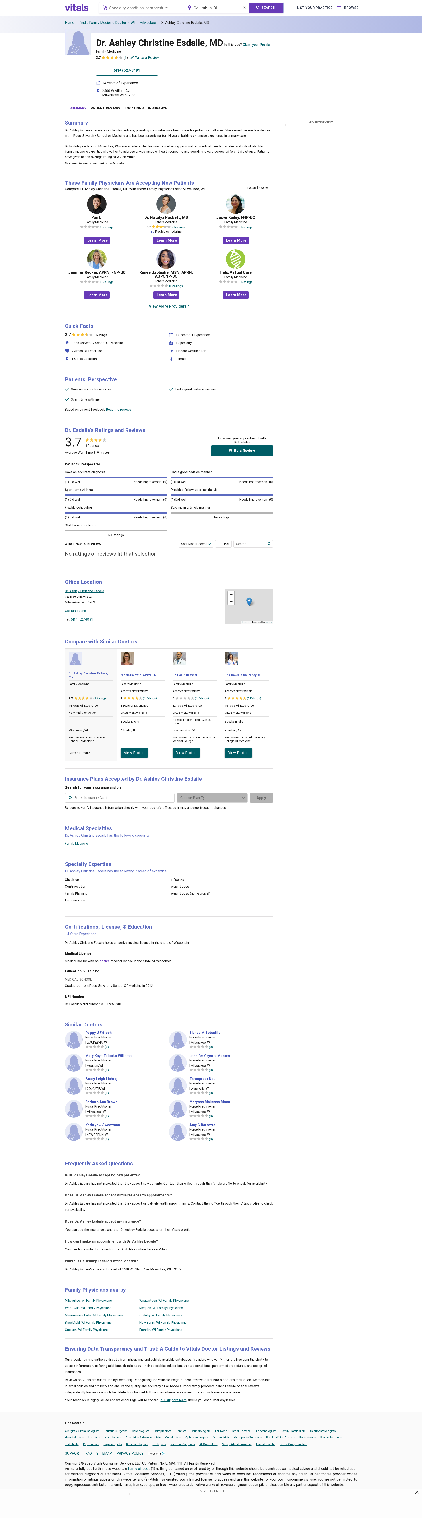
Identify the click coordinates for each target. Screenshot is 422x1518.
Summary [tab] (78, 108)
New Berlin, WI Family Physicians (163, 1323)
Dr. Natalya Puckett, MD (166, 217)
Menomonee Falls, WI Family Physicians (94, 1315)
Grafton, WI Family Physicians (87, 1330)
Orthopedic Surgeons (248, 1437)
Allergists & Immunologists (82, 1431)
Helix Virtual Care (236, 272)
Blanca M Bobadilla (204, 1033)
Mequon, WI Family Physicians (161, 1308)
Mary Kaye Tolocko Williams (108, 1056)
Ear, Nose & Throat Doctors (232, 1431)
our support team (174, 1400)
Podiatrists (72, 1444)
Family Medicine (76, 844)
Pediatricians (307, 1437)
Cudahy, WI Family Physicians (160, 1315)
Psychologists (113, 1444)
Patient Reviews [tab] (105, 108)
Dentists (181, 1431)
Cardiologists (140, 1431)
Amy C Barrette (202, 1125)
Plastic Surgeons (331, 1437)
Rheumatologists (137, 1444)
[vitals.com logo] (77, 7)
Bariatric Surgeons (116, 1431)
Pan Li (96, 217)
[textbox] (141, 7)
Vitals (269, 622)
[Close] (417, 1493)
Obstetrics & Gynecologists (143, 1437)
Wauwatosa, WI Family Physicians (164, 1301)
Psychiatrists (91, 1444)
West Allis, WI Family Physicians (88, 1308)
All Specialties (208, 1444)
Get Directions (75, 611)
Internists (94, 1437)
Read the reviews (118, 410)
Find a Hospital (265, 1444)
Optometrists (221, 1437)
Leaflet (246, 622)
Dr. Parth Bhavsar (185, 675)
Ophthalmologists (196, 1437)
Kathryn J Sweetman (102, 1125)
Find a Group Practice (293, 1444)
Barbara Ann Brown (101, 1102)
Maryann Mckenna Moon (209, 1102)
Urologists (159, 1444)
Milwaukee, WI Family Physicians (88, 1301)
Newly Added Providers (237, 1444)
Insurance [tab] (157, 108)
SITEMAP (104, 1453)
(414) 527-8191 (82, 619)
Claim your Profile (256, 45)
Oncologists (173, 1437)
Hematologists (74, 1437)
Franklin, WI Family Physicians (160, 1330)
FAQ (89, 1453)
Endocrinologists (265, 1431)
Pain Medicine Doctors (280, 1437)
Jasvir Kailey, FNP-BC (235, 217)
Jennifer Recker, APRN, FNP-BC (97, 272)
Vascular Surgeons (183, 1444)
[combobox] (141, 7)
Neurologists (113, 1437)
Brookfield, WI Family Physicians (88, 1323)
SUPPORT (73, 1453)
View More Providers (168, 306)
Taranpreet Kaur (203, 1079)
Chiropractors (162, 1431)
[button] (249, 601)
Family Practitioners (293, 1431)
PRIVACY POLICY (130, 1453)
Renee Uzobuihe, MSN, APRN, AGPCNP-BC (166, 274)
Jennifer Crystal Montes (209, 1056)
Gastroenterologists (323, 1431)
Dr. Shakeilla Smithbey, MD (244, 675)
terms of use (138, 1469)
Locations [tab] (134, 108)
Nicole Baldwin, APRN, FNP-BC (142, 675)
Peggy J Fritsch (98, 1033)
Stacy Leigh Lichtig (101, 1079)
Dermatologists (201, 1431)
